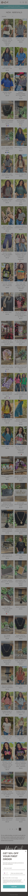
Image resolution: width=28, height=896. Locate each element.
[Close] (25, 851)
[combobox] (6, 873)
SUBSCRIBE (14, 886)
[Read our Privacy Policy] (24, 880)
